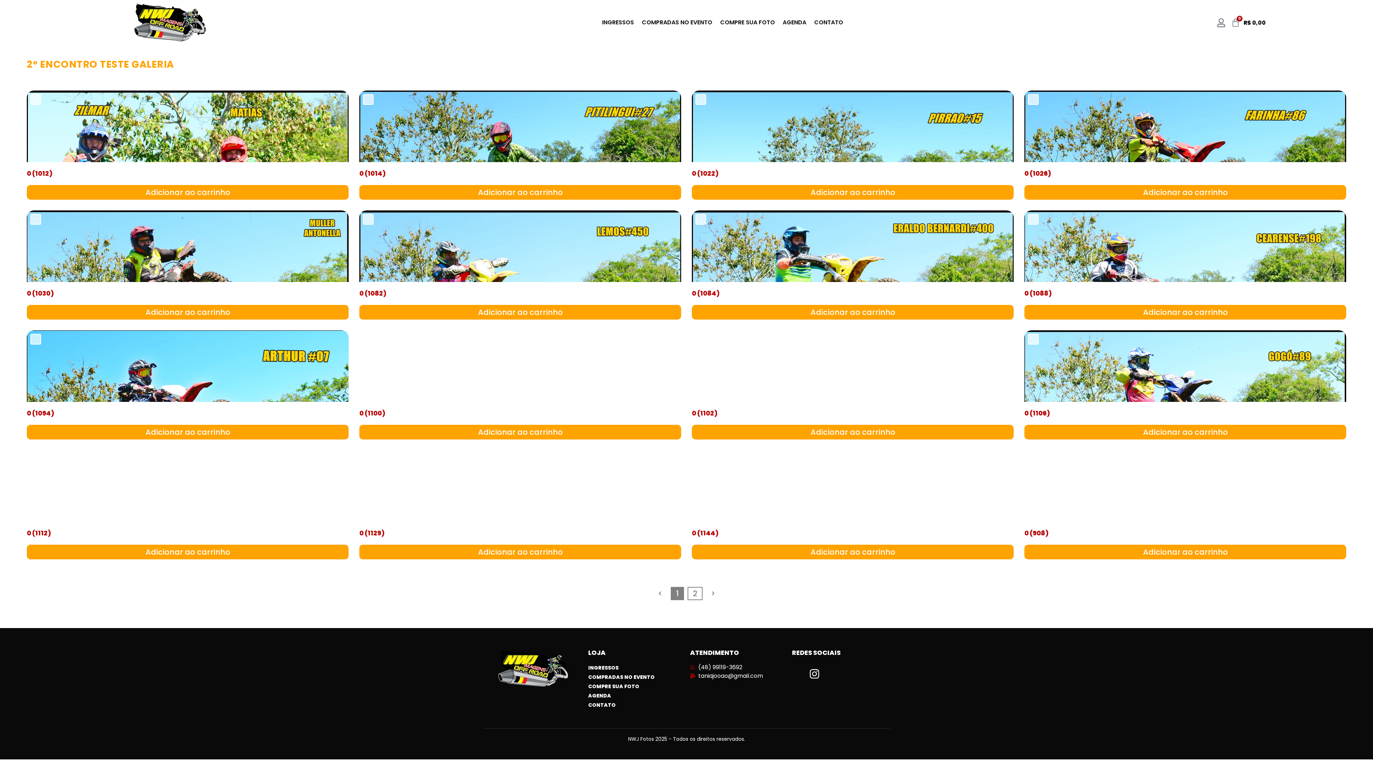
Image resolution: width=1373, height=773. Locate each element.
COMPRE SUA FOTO (747, 22)
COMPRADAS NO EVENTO (677, 22)
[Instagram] (814, 674)
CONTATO (828, 22)
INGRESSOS (618, 22)
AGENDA (794, 22)
